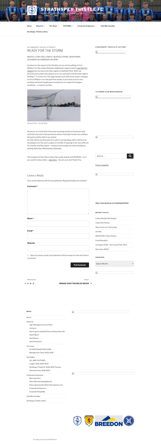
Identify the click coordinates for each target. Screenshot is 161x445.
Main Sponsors (35, 378)
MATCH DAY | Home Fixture (105, 236)
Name (30, 218)
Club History (33, 338)
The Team (53, 26)
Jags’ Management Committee (41, 325)
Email (30, 231)
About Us (39, 26)
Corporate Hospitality (37, 392)
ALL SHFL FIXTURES (37, 360)
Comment (32, 186)
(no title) (98, 232)
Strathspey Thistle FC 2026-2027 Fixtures (45, 367)
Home (29, 26)
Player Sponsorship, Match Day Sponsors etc (46, 385)
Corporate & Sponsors (86, 26)
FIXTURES (67, 26)
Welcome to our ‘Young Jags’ (106, 227)
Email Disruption (101, 240)
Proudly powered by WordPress (45, 439)
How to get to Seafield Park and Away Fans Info (47, 331)
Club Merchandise (108, 26)
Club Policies (34, 335)
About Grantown (35, 341)
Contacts (32, 328)
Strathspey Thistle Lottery (37, 32)
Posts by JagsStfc (102, 165)
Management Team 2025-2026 (41, 353)
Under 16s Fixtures (102, 223)
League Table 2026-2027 (39, 364)
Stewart (51, 47)
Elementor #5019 (102, 249)
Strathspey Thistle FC (72, 9)
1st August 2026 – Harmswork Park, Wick (111, 245)
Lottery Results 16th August (105, 218)
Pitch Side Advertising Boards (40, 381)
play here (53, 160)
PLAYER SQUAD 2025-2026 (40, 349)
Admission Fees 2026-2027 (39, 370)
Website (31, 243)
